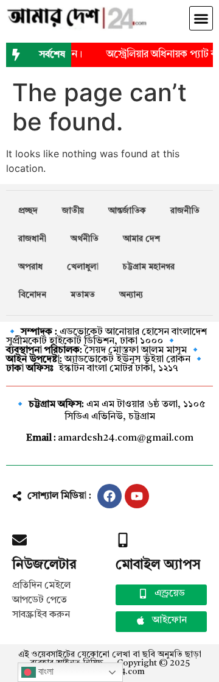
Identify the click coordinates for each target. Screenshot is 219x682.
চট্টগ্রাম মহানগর (149, 267)
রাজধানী (32, 239)
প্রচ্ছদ (28, 211)
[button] (201, 18)
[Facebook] (109, 496)
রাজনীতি (185, 211)
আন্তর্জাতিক (127, 211)
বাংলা (45, 671)
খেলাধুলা (83, 267)
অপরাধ (30, 267)
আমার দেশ (141, 239)
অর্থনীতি (85, 239)
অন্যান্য (131, 295)
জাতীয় (73, 211)
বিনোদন (32, 295)
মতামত (83, 295)
